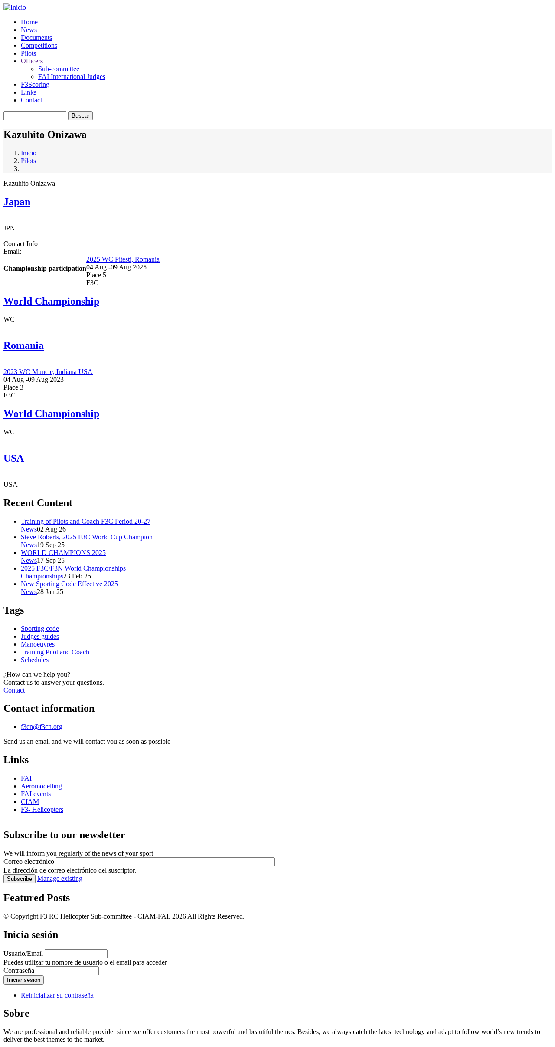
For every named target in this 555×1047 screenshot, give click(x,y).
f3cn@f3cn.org (41, 726)
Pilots (28, 53)
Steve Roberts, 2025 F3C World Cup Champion (87, 537)
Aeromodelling (41, 786)
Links (28, 92)
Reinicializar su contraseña (57, 995)
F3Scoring (35, 84)
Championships (42, 576)
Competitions (39, 45)
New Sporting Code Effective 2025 (69, 584)
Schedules (35, 659)
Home (29, 22)
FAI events (36, 794)
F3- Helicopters (42, 809)
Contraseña (18, 970)
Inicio (28, 153)
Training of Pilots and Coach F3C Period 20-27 (85, 521)
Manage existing (59, 878)
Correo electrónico (28, 861)
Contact (31, 100)
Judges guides (40, 636)
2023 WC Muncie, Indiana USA (48, 371)
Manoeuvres (38, 644)
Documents (36, 37)
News (29, 29)
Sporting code (40, 628)
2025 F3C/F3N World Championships (73, 568)
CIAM (30, 801)
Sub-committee (58, 68)
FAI (26, 778)
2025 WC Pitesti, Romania (123, 259)
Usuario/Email (23, 953)
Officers (32, 61)
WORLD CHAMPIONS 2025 (63, 552)
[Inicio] (14, 7)
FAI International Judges (71, 76)
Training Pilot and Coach (55, 652)
